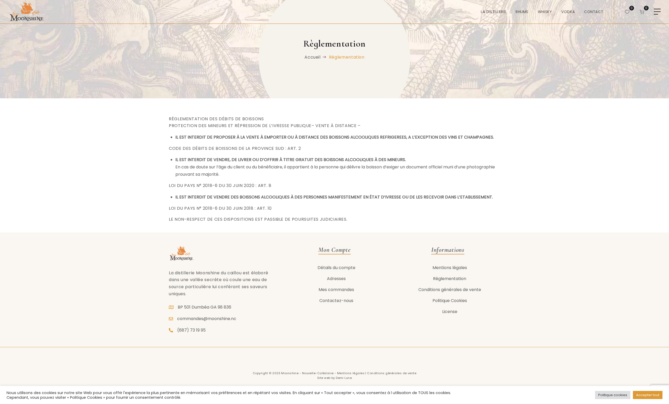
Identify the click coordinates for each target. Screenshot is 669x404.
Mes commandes (336, 290)
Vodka (568, 11)
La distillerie (493, 11)
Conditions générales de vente (449, 290)
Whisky (545, 11)
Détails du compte (336, 268)
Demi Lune (344, 378)
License (449, 312)
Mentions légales (449, 268)
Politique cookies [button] (612, 394)
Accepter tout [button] (647, 394)
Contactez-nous (336, 301)
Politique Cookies (449, 301)
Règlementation (449, 279)
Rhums (522, 11)
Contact (593, 11)
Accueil (312, 57)
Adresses (336, 279)
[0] (627, 12)
